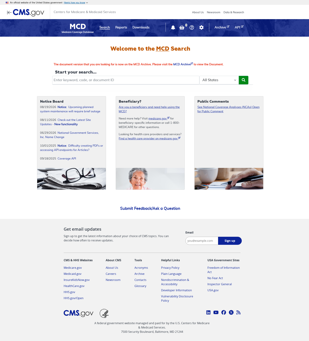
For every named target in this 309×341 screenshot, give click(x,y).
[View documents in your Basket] (182, 28)
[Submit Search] (243, 80)
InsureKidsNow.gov (77, 280)
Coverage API (67, 158)
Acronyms (141, 268)
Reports (121, 27)
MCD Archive (182, 64)
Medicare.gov (73, 268)
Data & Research (234, 12)
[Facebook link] (223, 313)
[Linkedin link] (208, 313)
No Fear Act (215, 278)
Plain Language (171, 274)
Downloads (141, 27)
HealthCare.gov (74, 286)
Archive (139, 274)
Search (104, 27)
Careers (111, 274)
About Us (198, 12)
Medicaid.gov (72, 274)
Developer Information (176, 290)
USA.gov (213, 290)
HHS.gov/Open (74, 298)
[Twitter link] (231, 313)
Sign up (230, 241)
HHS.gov (69, 292)
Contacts (140, 280)
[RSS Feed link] (238, 313)
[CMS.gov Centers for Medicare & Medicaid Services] (26, 12)
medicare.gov (157, 118)
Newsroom (213, 12)
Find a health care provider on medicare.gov (148, 138)
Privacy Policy (170, 268)
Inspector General (219, 284)
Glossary (140, 286)
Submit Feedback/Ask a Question (150, 208)
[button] (173, 28)
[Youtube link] (216, 313)
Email (189, 232)
